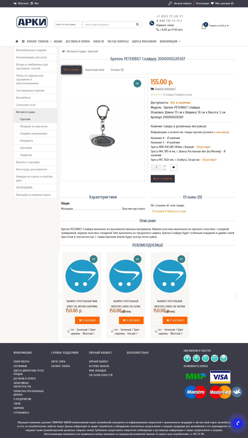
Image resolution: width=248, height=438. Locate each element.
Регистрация (202, 3)
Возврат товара (60, 366)
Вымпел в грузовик (28, 162)
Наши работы (21, 361)
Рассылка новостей (100, 375)
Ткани (17, 403)
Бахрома (19, 408)
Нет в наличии (163, 179)
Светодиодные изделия (30, 90)
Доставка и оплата (78, 41)
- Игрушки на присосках (31, 126)
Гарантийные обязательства (22, 385)
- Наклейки (24, 148)
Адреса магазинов (144, 41)
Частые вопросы (118, 41)
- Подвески (24, 155)
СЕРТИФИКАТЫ (21, 412)
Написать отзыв (184, 94)
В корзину (89, 320)
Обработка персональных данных (29, 393)
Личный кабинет (183, 3)
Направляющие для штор (31, 57)
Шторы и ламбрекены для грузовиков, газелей (32, 66)
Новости (98, 41)
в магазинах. (221, 132)
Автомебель (23, 97)
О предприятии (22, 399)
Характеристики (94, 70)
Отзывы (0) (117, 70)
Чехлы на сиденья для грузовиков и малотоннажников (29, 79)
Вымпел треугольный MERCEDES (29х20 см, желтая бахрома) (169, 306)
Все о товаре (71, 69)
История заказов (99, 366)
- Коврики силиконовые (31, 133)
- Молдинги (24, 140)
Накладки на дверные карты (33, 195)
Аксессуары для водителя (31, 169)
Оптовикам (20, 366)
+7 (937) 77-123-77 (170, 16)
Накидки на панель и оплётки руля (34, 178)
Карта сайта (58, 361)
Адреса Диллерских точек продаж (29, 372)
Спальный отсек (25, 105)
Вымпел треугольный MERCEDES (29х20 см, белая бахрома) (125, 306)
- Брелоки (23, 119)
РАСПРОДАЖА (24, 187)
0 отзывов (168, 94)
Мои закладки (97, 370)
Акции (58, 41)
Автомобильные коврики (31, 50)
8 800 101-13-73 (168, 20)
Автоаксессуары (25, 112)
